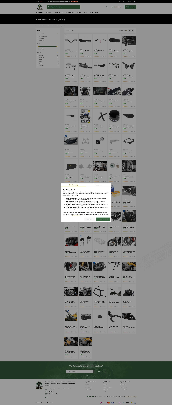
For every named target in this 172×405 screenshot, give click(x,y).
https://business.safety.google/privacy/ (87, 209)
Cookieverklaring (76, 215)
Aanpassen (89, 219)
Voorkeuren (98, 185)
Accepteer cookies (103, 219)
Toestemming (73, 185)
